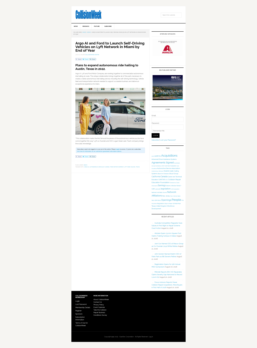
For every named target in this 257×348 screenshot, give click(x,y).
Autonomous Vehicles (97, 167)
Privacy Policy (98, 305)
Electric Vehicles (171, 185)
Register (78, 311)
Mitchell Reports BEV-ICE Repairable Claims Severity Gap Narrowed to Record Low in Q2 (167, 274)
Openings (166, 200)
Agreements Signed (163, 162)
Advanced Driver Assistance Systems (164, 159)
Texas (138, 167)
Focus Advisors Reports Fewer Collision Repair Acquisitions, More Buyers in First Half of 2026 (167, 284)
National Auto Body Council (159, 192)
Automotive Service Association (168, 168)
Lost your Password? (168, 140)
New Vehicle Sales (175, 196)
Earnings (162, 185)
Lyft (125, 167)
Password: (155, 123)
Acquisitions (169, 155)
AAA (153, 156)
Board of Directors (163, 173)
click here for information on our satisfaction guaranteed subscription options (99, 151)
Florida (107, 167)
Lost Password (81, 304)
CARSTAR (161, 179)
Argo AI (86, 167)
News (85, 165)
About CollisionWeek (101, 299)
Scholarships (177, 203)
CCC (166, 179)
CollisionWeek (88, 14)
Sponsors (78, 314)
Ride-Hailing (131, 167)
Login (77, 301)
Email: (154, 116)
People (176, 199)
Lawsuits (157, 189)
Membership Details (82, 307)
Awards (166, 171)
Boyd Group (174, 174)
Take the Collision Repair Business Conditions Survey (100, 312)
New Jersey (166, 196)
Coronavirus (173, 182)
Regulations (160, 203)
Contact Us (97, 302)
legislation (165, 189)
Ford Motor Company (117, 167)
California (156, 176)
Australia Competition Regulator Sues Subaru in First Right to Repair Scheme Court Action (167, 225)
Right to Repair (169, 203)
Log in (151, 336)
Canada (164, 176)
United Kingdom (161, 206)
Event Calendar (99, 307)
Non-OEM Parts (156, 200)
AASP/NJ (157, 156)
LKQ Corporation (175, 189)
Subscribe (155, 140)
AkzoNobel (177, 163)
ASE (163, 165)
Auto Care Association (170, 166)
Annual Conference (157, 166)
